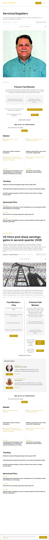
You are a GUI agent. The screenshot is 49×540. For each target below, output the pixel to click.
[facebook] (20, 26)
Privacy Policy (5, 537)
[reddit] (26, 26)
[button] (4, 3)
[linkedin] (22, 26)
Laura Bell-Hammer (13, 254)
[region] (24, 537)
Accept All (43, 537)
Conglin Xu (5, 254)
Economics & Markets (8, 233)
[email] (28, 26)
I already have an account (24, 119)
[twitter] (24, 26)
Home (4, 9)
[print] (45, 26)
